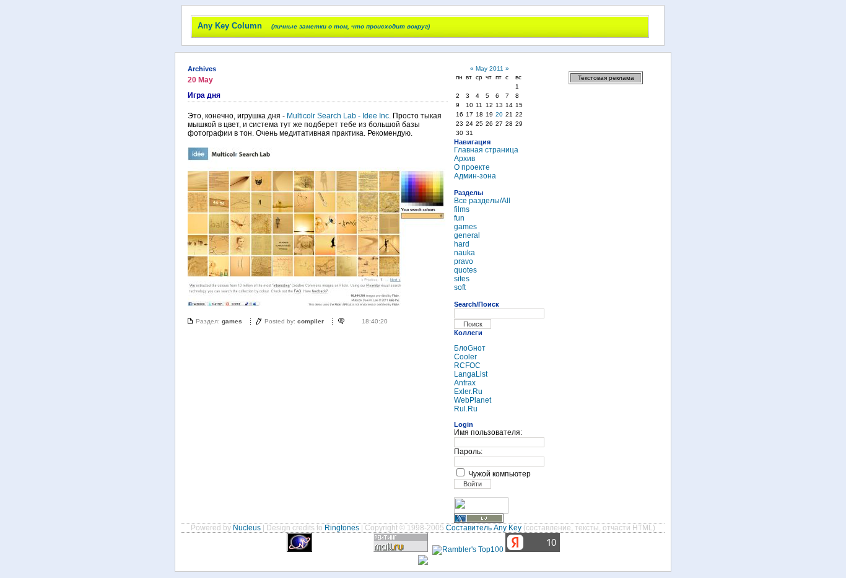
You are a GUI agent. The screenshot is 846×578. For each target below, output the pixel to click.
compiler (310, 321)
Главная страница (486, 150)
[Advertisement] (606, 279)
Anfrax (465, 383)
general (467, 235)
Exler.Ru (468, 391)
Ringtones (342, 527)
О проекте (472, 167)
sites (461, 278)
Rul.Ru (466, 409)
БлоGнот (470, 348)
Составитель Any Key (483, 527)
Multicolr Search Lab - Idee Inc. (339, 116)
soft (460, 287)
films (461, 209)
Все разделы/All (482, 200)
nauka (464, 252)
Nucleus (247, 527)
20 (499, 114)
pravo (463, 261)
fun (459, 218)
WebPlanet (472, 400)
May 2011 (490, 68)
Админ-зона (475, 176)
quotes (465, 270)
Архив (464, 158)
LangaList (470, 374)
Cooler (465, 356)
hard (461, 244)
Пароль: (468, 451)
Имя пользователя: (488, 432)
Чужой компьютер (499, 474)
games (232, 321)
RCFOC (467, 365)
